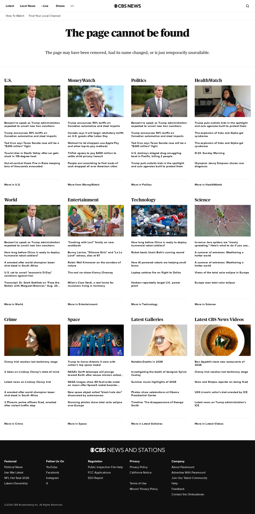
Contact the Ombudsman (188, 494)
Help (175, 483)
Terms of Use (138, 483)
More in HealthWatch (208, 184)
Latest (10, 5)
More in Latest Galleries (146, 423)
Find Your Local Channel (44, 16)
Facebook (52, 472)
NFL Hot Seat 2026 (16, 477)
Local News (28, 5)
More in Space (77, 423)
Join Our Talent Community (189, 477)
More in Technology (144, 304)
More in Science (205, 304)
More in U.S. (12, 184)
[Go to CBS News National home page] (127, 6)
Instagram (52, 477)
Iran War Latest (13, 472)
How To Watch (15, 16)
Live (46, 6)
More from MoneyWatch (83, 184)
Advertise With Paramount (189, 472)
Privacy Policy (139, 467)
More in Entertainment (82, 304)
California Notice (141, 472)
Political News (13, 467)
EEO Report (95, 477)
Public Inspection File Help (105, 467)
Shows (61, 5)
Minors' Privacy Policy (144, 488)
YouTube (51, 467)
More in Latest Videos (209, 423)
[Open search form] (247, 6)
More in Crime (13, 423)
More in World (13, 304)
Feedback (178, 488)
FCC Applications (99, 472)
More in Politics (141, 184)
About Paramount (183, 467)
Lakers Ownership (16, 483)
